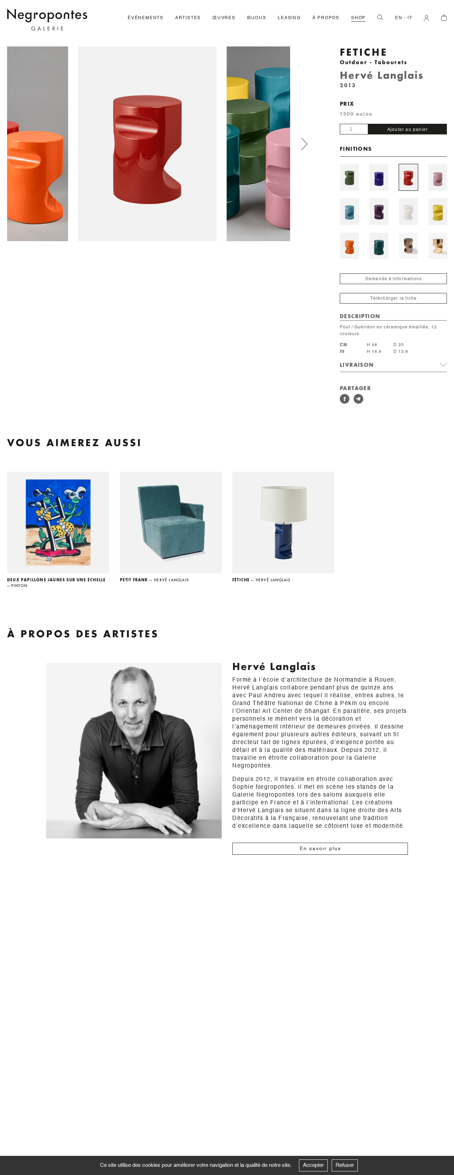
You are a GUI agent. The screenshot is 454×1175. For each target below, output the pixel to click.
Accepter (313, 1165)
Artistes (188, 18)
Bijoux (256, 18)
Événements (146, 18)
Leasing (289, 18)
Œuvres (224, 18)
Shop (358, 18)
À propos (325, 18)
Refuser (345, 1165)
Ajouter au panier (407, 129)
